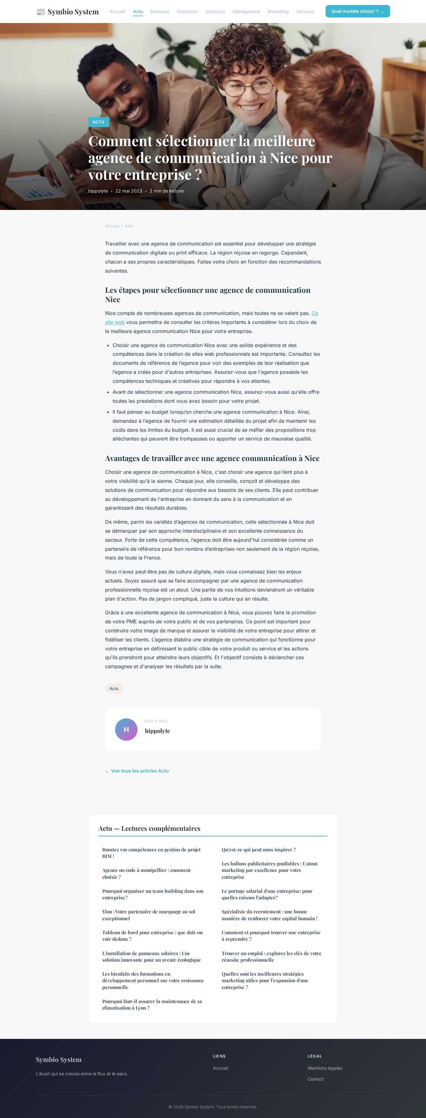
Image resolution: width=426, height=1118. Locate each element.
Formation (187, 11)
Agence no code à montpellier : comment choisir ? (146, 873)
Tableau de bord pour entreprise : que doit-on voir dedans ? (152, 935)
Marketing (278, 11)
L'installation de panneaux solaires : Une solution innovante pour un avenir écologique (151, 956)
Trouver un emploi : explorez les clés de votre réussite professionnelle (272, 956)
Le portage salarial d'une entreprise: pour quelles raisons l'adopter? (267, 894)
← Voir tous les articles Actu (137, 771)
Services (305, 11)
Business (159, 11)
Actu (138, 11)
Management (246, 11)
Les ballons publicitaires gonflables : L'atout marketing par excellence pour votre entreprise (269, 870)
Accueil (118, 11)
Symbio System (67, 11)
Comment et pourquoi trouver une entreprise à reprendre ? (271, 935)
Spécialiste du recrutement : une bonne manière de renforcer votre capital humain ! (269, 914)
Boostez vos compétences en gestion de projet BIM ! (151, 852)
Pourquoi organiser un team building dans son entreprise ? (152, 894)
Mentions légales (325, 1068)
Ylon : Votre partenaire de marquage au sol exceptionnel (148, 914)
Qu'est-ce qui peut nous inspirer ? (259, 849)
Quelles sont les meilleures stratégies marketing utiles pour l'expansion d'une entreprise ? (265, 980)
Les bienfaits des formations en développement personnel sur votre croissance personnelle (153, 980)
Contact (316, 1079)
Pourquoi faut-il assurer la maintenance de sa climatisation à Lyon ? (152, 1004)
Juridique (215, 11)
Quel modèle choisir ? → (358, 11)
